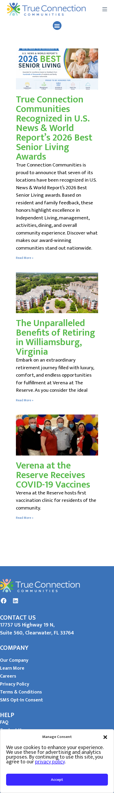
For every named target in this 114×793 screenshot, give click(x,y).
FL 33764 (64, 632)
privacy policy (50, 761)
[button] (105, 737)
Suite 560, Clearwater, (27, 632)
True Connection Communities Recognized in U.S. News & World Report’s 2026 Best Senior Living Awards (54, 128)
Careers (8, 676)
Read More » (24, 257)
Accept (57, 779)
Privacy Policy (14, 684)
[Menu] (104, 9)
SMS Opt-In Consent (21, 700)
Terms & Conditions (21, 692)
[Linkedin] (15, 601)
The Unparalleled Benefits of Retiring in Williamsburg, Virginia (55, 337)
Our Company (14, 660)
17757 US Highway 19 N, (27, 624)
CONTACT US (18, 617)
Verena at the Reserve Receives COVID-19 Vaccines (53, 475)
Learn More (12, 668)
